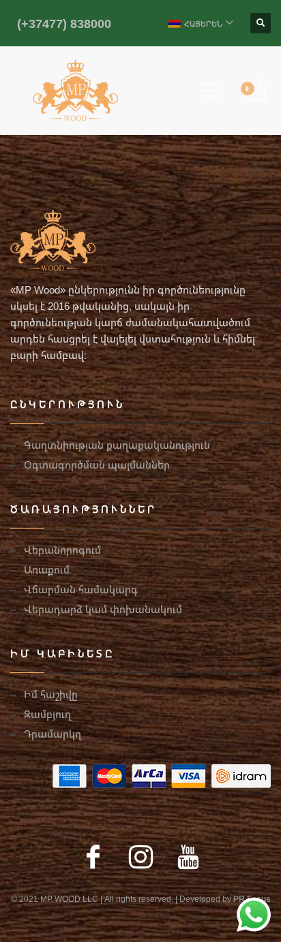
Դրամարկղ (52, 733)
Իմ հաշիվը (51, 694)
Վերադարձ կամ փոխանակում (103, 609)
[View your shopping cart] (255, 91)
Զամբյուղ (47, 714)
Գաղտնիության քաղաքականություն (117, 445)
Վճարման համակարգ (81, 589)
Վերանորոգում (62, 549)
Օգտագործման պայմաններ (97, 464)
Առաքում (47, 569)
